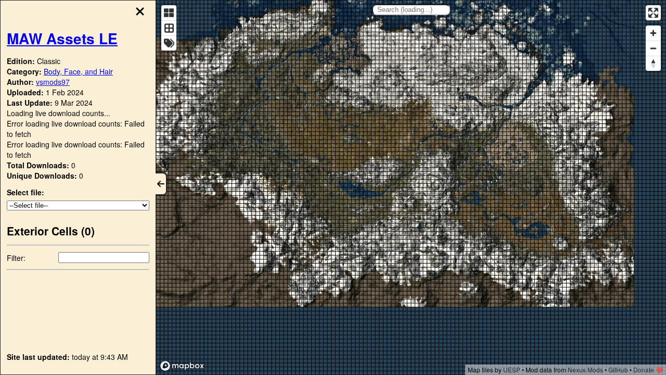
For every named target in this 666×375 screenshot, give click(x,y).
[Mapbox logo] (182, 366)
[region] (411, 187)
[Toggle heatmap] (168, 12)
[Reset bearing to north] (653, 63)
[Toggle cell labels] (168, 43)
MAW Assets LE (62, 38)
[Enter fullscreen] (653, 12)
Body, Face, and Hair (78, 71)
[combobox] (411, 9)
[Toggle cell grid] (168, 27)
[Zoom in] (653, 33)
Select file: (25, 192)
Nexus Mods (585, 369)
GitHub (618, 369)
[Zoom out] (653, 48)
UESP (511, 369)
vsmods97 (53, 82)
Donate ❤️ (648, 369)
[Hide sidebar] (161, 183)
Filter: (16, 258)
